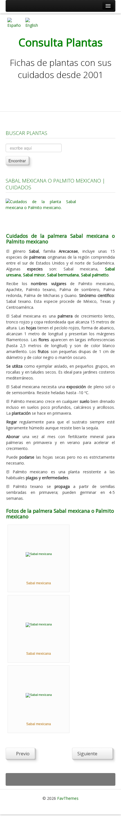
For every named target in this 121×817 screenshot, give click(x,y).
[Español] (14, 22)
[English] (32, 22)
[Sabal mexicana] (39, 554)
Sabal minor (34, 274)
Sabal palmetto (95, 274)
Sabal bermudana (63, 274)
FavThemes (68, 798)
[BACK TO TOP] (60, 779)
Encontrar (17, 160)
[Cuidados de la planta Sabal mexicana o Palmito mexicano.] (41, 212)
